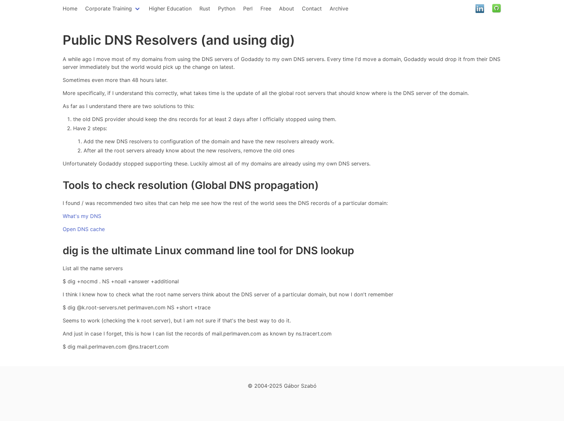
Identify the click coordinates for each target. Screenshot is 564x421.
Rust (204, 8)
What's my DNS (82, 216)
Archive (339, 8)
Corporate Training (108, 8)
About (286, 8)
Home (70, 8)
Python (226, 8)
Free (265, 8)
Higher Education (170, 8)
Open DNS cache (84, 229)
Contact (312, 8)
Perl (248, 8)
